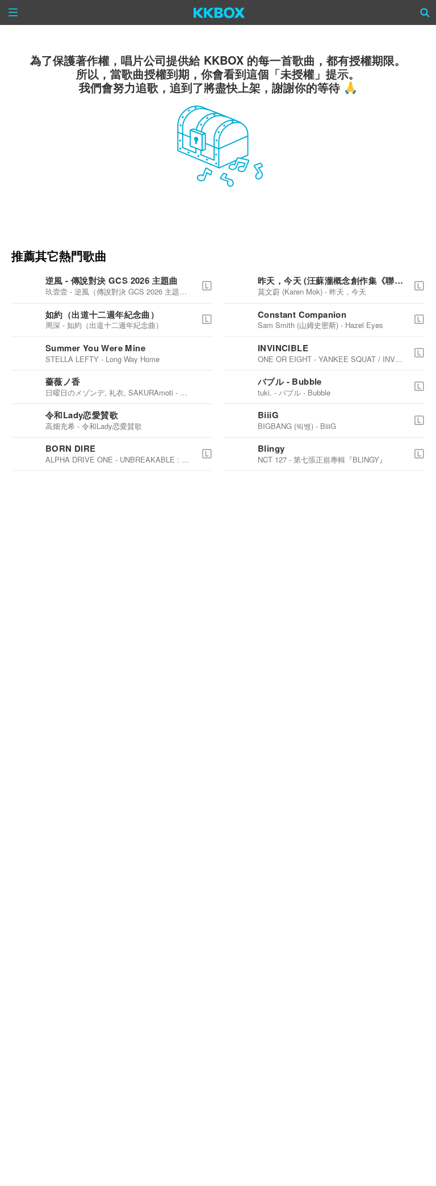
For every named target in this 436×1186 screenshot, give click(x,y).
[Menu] (13, 12)
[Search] (425, 12)
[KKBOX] (219, 12)
